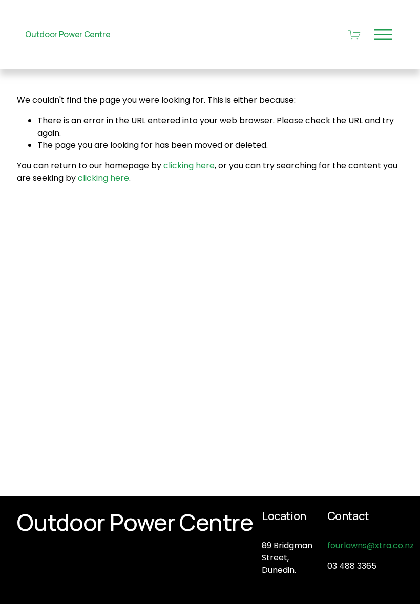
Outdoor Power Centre (68, 34)
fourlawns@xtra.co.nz (370, 545)
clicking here (189, 165)
